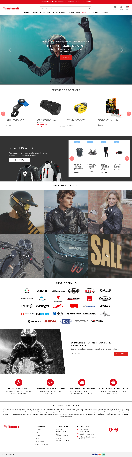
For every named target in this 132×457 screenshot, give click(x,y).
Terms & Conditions (41, 444)
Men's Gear (37, 12)
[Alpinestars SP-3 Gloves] (106, 152)
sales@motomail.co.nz (86, 433)
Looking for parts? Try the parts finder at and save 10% (66, 1)
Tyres (78, 12)
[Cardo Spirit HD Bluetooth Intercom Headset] (20, 107)
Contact (37, 432)
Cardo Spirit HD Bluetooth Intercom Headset (15, 120)
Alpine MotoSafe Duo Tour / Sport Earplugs (77, 119)
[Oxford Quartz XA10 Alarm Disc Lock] (51, 107)
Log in (121, 9)
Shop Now (66, 55)
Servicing (104, 12)
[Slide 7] (69, 83)
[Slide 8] (72, 83)
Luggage (70, 12)
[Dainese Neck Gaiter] (112, 107)
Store (115, 9)
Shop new (19, 159)
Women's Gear (48, 12)
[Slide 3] (56, 83)
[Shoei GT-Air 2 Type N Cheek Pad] (79, 152)
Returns (37, 435)
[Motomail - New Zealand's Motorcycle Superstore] (11, 8)
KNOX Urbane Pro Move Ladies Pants (91, 166)
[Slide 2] (53, 83)
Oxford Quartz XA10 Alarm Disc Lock (46, 119)
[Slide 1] (49, 83)
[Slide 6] (66, 83)
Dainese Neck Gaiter (107, 119)
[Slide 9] (75, 83)
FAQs (37, 438)
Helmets (27, 12)
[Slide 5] (62, 83)
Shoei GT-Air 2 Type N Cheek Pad (78, 166)
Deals (84, 12)
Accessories (60, 12)
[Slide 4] (59, 83)
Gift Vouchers (94, 12)
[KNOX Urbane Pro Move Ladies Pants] (92, 152)
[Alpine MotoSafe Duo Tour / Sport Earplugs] (81, 107)
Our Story (38, 429)
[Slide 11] (82, 83)
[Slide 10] (79, 83)
